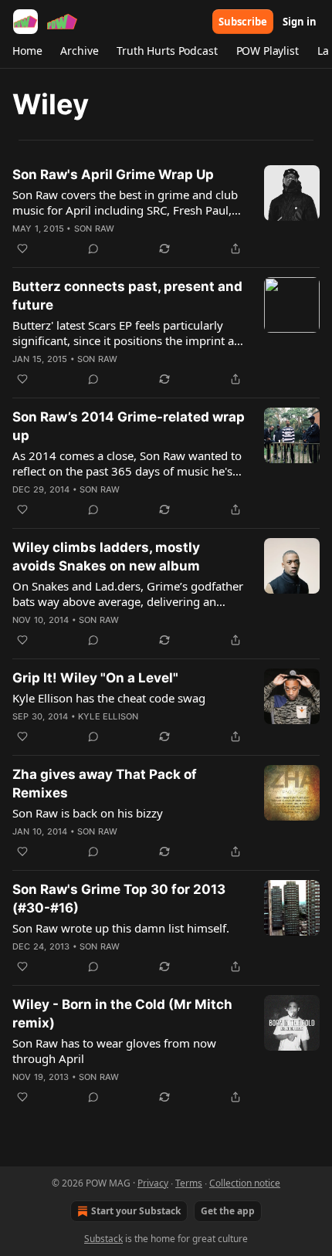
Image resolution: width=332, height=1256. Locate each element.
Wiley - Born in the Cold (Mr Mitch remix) (122, 1014)
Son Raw (94, 228)
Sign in (300, 22)
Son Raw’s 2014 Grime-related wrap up (128, 426)
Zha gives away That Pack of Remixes (104, 784)
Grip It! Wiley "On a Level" (95, 678)
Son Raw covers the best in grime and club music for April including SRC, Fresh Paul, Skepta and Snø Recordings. (125, 202)
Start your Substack (136, 1210)
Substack (103, 1238)
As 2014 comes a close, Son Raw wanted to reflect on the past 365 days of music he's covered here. (127, 463)
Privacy (152, 1183)
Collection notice (244, 1183)
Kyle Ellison (108, 716)
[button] (27, 51)
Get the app (228, 1210)
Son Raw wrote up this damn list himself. (120, 928)
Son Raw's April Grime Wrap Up (113, 174)
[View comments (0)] (93, 248)
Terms (188, 1183)
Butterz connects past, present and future (127, 296)
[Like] (22, 248)
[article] (166, 211)
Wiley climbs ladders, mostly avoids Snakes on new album (106, 557)
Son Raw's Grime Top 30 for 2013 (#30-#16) (118, 899)
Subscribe (243, 22)
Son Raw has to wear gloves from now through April (114, 1050)
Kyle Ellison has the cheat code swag (108, 698)
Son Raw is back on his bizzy (87, 813)
